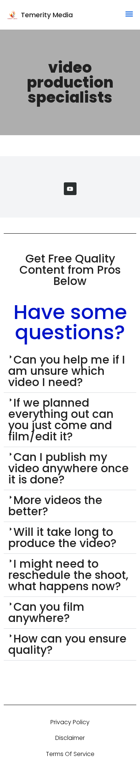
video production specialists (70, 82)
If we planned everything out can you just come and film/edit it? (60, 419)
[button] (129, 13)
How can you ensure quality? (67, 644)
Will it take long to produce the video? (62, 537)
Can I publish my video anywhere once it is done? (68, 468)
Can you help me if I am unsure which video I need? (66, 371)
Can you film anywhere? (46, 612)
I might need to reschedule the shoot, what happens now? (68, 575)
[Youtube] (70, 188)
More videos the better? (55, 505)
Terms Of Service (70, 754)
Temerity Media (47, 14)
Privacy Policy (70, 722)
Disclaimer (70, 738)
